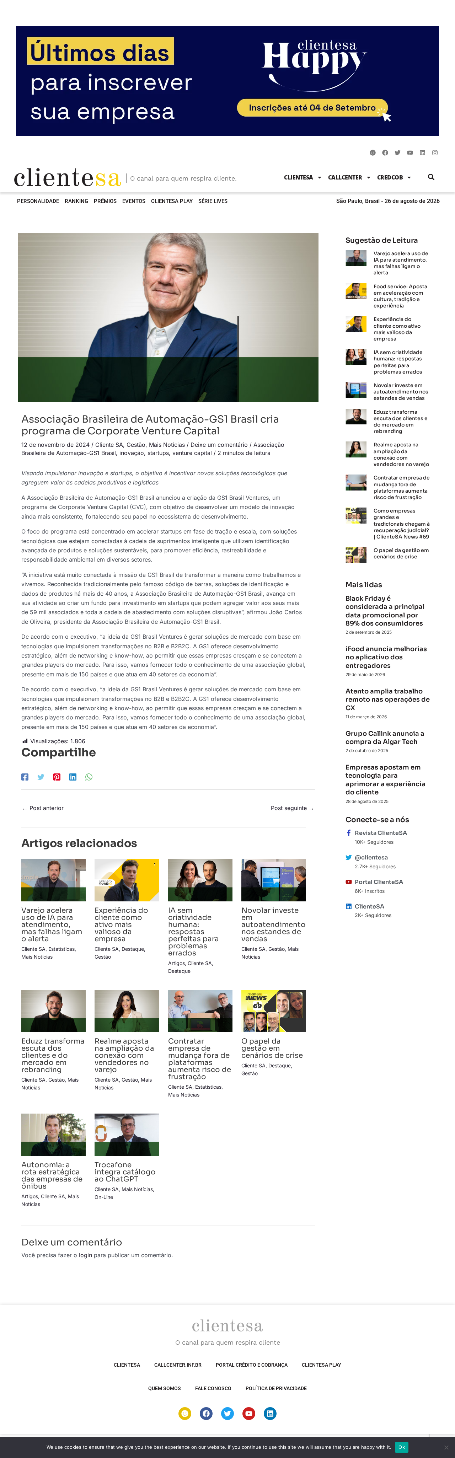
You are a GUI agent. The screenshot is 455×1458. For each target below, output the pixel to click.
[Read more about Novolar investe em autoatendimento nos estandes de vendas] (273, 879)
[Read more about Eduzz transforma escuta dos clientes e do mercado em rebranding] (53, 1010)
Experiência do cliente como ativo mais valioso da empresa (121, 924)
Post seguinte (292, 807)
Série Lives (213, 201)
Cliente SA (109, 444)
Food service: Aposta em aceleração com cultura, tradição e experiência (400, 296)
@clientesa (371, 857)
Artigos (176, 963)
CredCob (390, 177)
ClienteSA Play (172, 201)
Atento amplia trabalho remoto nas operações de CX (388, 699)
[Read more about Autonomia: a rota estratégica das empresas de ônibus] (53, 1134)
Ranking (76, 201)
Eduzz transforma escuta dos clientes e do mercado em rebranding (53, 1055)
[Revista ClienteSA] (349, 833)
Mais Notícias (167, 444)
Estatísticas (61, 949)
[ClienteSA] (349, 906)
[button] (431, 177)
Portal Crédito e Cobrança (252, 1365)
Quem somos (164, 1388)
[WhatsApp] (88, 777)
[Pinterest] (56, 777)
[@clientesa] (349, 857)
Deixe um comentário (219, 444)
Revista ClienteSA (381, 833)
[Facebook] (24, 777)
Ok (401, 1447)
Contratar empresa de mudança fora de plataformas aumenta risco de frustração (199, 1059)
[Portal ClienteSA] (349, 882)
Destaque (133, 949)
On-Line (104, 1197)
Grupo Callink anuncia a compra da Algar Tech (385, 738)
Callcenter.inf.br (178, 1365)
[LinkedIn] (72, 777)
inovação (131, 452)
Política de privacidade (276, 1388)
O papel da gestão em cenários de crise (272, 1048)
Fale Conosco (213, 1388)
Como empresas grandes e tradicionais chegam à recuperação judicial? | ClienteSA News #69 (402, 524)
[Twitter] (40, 777)
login (85, 1255)
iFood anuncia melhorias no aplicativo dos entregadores (386, 657)
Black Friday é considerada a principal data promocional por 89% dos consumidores (385, 611)
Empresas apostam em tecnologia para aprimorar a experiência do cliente (385, 779)
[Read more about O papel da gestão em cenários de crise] (273, 1010)
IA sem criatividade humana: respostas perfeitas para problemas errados (193, 932)
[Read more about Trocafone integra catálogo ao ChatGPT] (127, 1134)
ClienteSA (298, 177)
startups (158, 452)
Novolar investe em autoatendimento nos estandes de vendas (273, 924)
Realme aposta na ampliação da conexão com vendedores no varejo (124, 1055)
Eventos (133, 201)
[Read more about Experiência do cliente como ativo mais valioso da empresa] (127, 879)
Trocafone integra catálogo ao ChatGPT (125, 1172)
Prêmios (105, 201)
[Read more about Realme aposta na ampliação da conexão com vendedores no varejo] (127, 1010)
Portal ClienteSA (379, 882)
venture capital (192, 452)
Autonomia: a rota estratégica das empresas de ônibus (51, 1175)
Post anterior (43, 807)
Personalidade (38, 201)
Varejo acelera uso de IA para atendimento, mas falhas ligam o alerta (51, 924)
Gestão (136, 444)
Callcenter (345, 177)
